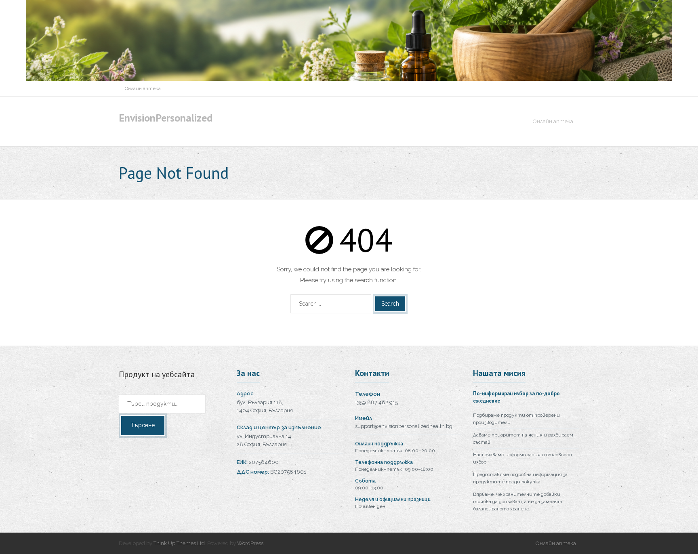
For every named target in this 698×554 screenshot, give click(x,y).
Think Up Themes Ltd (179, 543)
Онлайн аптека (143, 88)
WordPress (250, 543)
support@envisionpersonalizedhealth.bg (403, 426)
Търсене (143, 425)
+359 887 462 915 (376, 402)
